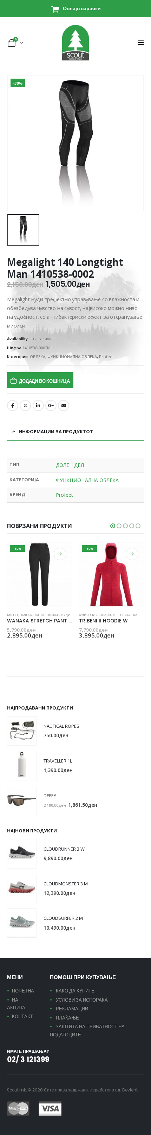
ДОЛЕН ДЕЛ (70, 465)
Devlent (130, 1090)
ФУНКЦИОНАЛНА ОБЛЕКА (72, 356)
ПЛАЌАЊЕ (67, 1018)
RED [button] (82, 648)
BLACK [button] (10, 648)
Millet (12, 615)
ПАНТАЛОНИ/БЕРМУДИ (52, 615)
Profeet (106, 356)
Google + (51, 405)
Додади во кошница (44, 381)
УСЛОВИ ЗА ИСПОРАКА (82, 1000)
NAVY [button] (18, 648)
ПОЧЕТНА (23, 991)
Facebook (12, 405)
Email (63, 405)
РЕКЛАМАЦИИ (72, 1008)
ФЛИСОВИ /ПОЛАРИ (95, 615)
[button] (140, 42)
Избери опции (60, 554)
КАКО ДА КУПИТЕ (75, 991)
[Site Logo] (75, 42)
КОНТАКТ (22, 1016)
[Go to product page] (22, 731)
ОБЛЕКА (37, 356)
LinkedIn (38, 405)
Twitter (25, 405)
